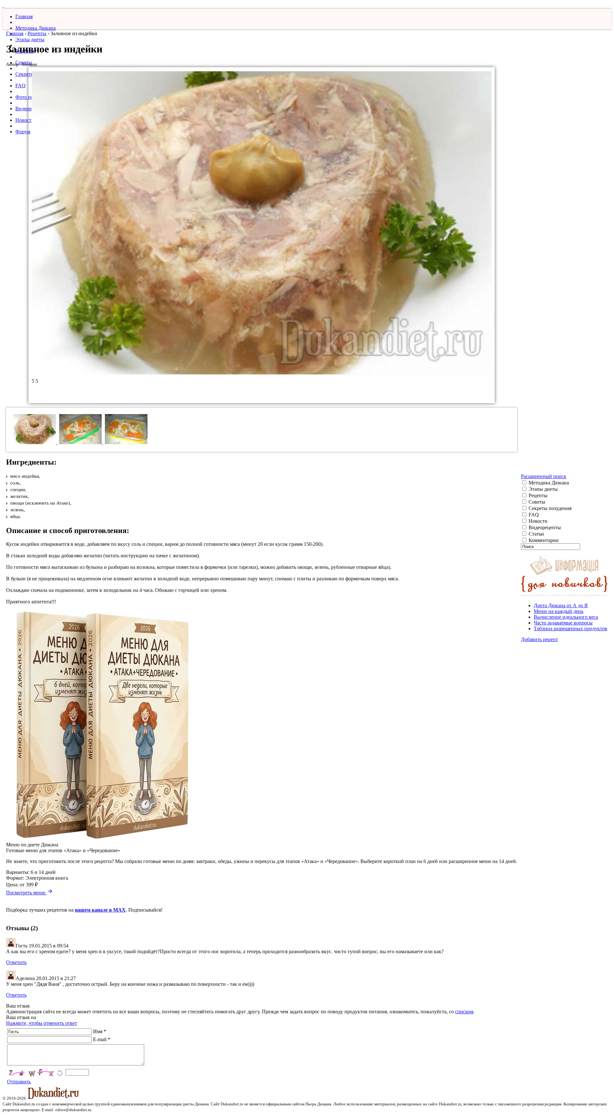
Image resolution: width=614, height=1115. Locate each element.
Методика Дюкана (35, 28)
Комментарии (543, 540)
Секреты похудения (549, 508)
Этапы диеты (29, 39)
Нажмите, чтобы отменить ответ (41, 1023)
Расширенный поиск (543, 476)
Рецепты (37, 33)
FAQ (20, 85)
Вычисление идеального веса (566, 617)
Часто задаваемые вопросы (563, 622)
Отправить (19, 1081)
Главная (24, 16)
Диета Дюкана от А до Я (561, 605)
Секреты (24, 74)
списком (464, 1011)
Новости (24, 120)
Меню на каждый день (558, 611)
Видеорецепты (544, 527)
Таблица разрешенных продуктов (570, 628)
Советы (536, 502)
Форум (22, 131)
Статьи (535, 534)
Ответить (16, 962)
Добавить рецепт (539, 639)
